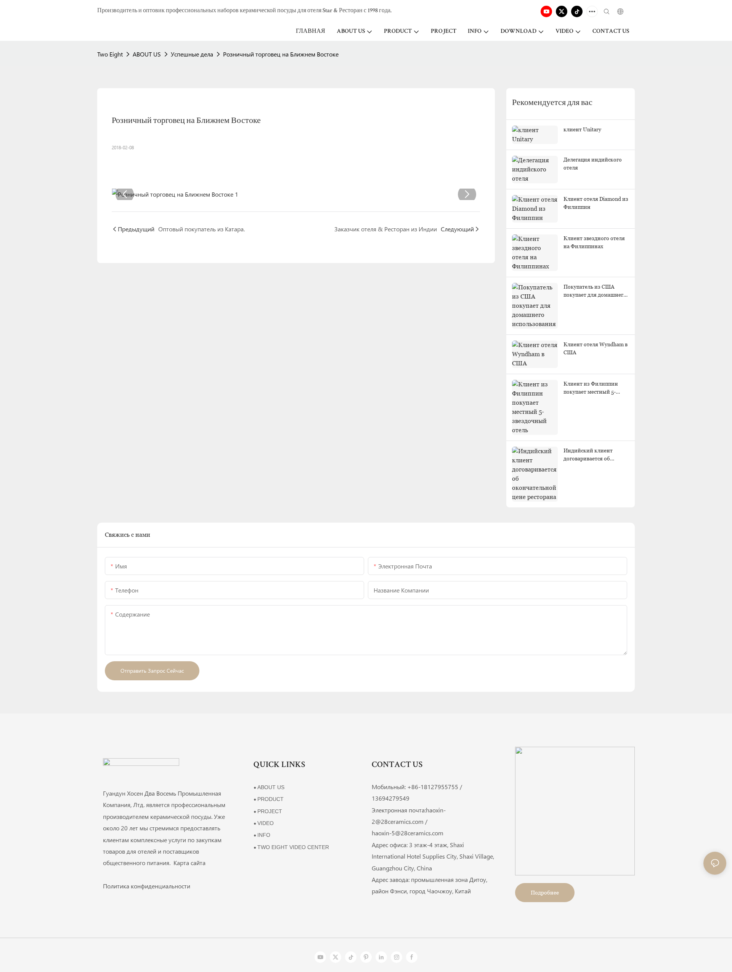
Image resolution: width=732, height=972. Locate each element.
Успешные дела (192, 54)
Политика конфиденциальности (146, 886)
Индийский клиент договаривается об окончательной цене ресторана (589, 455)
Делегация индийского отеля (592, 164)
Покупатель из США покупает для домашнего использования (594, 291)
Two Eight (110, 54)
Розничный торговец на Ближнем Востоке (281, 54)
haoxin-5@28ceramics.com (407, 833)
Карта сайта (188, 863)
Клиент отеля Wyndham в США (595, 348)
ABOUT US (147, 54)
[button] (125, 194)
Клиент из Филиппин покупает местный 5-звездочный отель (590, 388)
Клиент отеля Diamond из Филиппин (595, 203)
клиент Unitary (582, 129)
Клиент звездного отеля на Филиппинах (594, 242)
